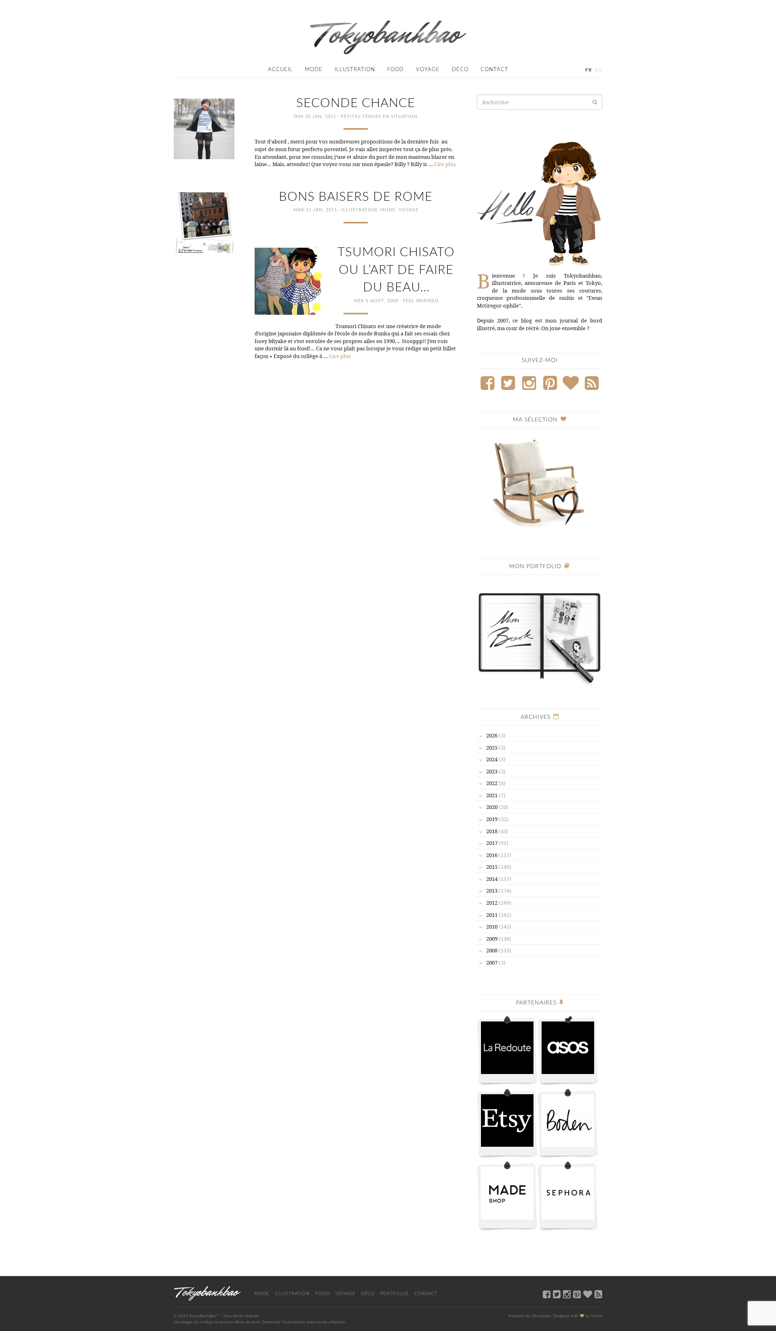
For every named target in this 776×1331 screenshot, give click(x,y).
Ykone (596, 1316)
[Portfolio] (539, 634)
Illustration (355, 69)
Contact (494, 69)
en (598, 69)
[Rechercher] (595, 102)
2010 (492, 926)
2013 (492, 890)
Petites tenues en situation (379, 116)
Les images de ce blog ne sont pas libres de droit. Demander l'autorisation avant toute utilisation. (260, 1322)
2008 (492, 950)
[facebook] (546, 1294)
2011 (492, 914)
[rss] (598, 1294)
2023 (492, 771)
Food (395, 69)
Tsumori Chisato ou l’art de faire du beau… (396, 270)
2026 (492, 735)
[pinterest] (577, 1294)
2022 (492, 783)
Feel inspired (421, 301)
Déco (460, 69)
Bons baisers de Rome (355, 197)
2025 (492, 747)
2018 (492, 831)
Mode (314, 69)
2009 (492, 938)
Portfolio (394, 1293)
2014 (492, 878)
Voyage (428, 69)
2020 (492, 807)
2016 (492, 855)
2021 (492, 795)
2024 (492, 759)
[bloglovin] (587, 1294)
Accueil (280, 69)
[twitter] (557, 1294)
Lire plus (445, 164)
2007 (492, 962)
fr (588, 69)
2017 (492, 843)
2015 (492, 866)
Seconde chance (355, 103)
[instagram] (567, 1294)
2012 (492, 902)
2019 (492, 819)
